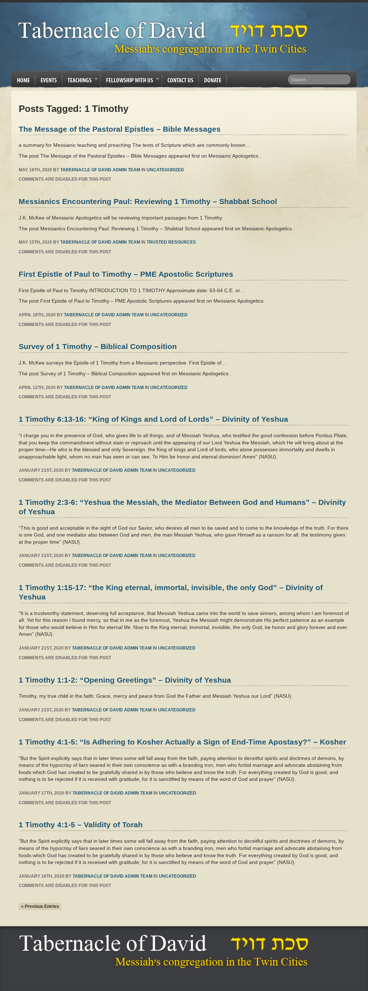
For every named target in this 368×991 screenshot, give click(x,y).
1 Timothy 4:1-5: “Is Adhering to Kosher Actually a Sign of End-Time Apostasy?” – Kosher (182, 742)
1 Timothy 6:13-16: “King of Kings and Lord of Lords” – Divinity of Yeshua (153, 419)
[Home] (166, 951)
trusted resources (171, 242)
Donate (212, 80)
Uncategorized (165, 169)
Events (49, 80)
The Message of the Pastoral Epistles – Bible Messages (120, 129)
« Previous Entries (40, 906)
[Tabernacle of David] (165, 38)
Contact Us (180, 80)
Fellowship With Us (127, 81)
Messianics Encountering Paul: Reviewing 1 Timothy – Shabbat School (148, 201)
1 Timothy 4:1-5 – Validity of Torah (81, 824)
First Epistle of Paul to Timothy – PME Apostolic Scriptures (126, 274)
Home (23, 80)
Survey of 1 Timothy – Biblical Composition (98, 346)
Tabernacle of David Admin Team (100, 169)
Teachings (77, 81)
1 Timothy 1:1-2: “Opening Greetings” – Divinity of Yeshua (125, 680)
